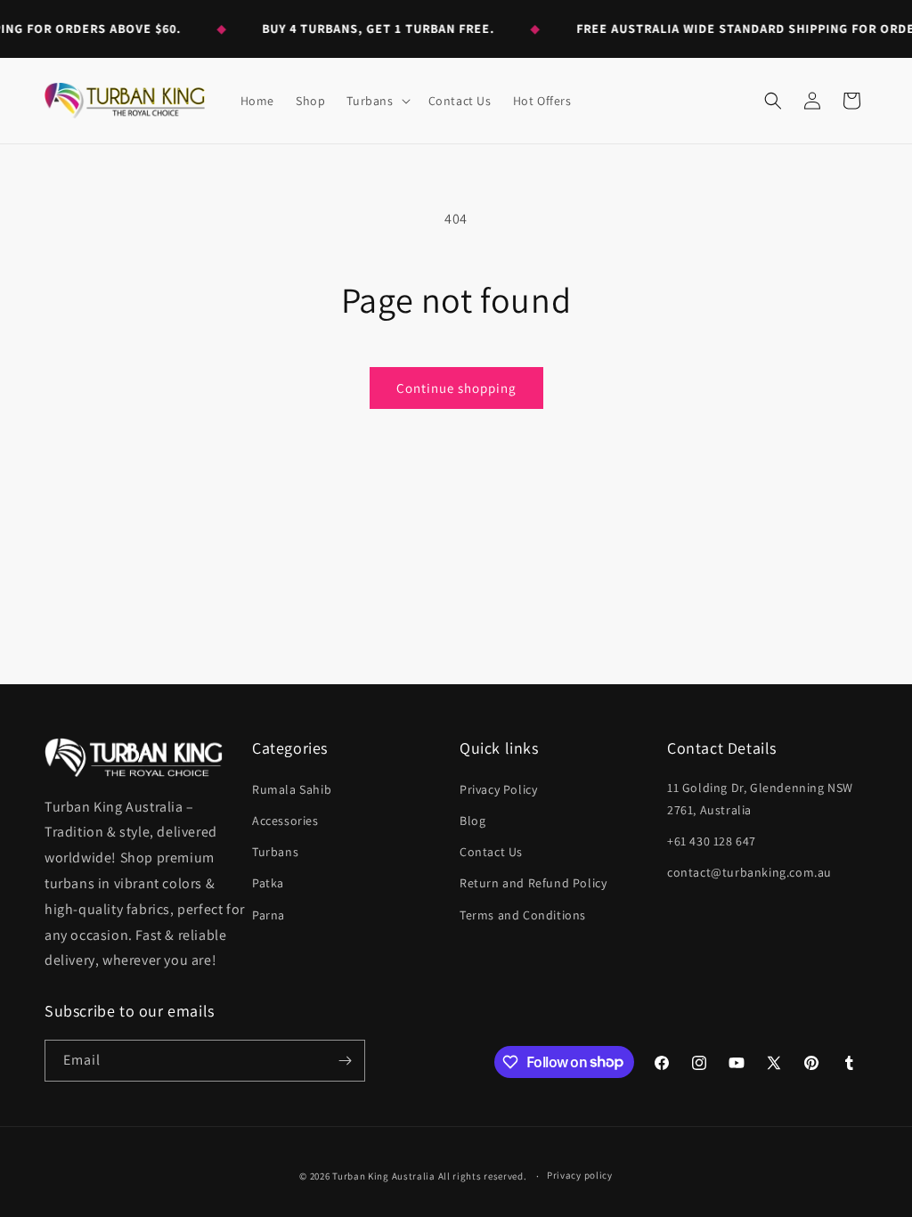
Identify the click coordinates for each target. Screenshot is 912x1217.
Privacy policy (580, 1175)
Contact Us (491, 852)
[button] (376, 100)
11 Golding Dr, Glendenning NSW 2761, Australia (760, 799)
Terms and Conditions (523, 915)
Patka (268, 883)
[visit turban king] (134, 757)
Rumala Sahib (291, 789)
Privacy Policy (498, 789)
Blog (472, 821)
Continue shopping (456, 388)
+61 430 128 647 (711, 841)
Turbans (275, 852)
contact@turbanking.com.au (749, 872)
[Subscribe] (344, 1061)
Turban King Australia (384, 1176)
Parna (268, 915)
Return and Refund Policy (533, 883)
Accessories (285, 821)
